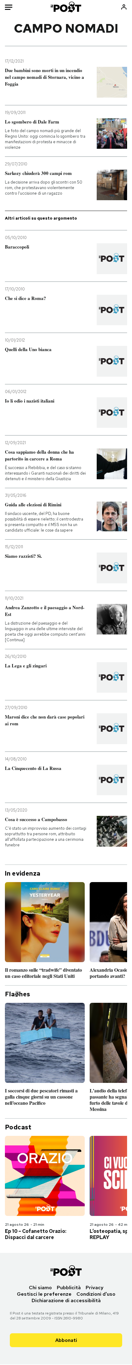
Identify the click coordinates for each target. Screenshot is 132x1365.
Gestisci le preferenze (44, 1294)
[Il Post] (66, 7)
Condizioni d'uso (95, 1294)
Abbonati (66, 1340)
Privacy (94, 1287)
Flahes (17, 994)
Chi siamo (40, 1287)
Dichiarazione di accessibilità (66, 1300)
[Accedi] (124, 7)
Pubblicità (69, 1287)
